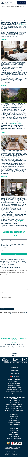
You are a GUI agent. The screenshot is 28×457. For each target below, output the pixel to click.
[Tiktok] (18, 376)
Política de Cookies (14, 351)
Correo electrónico (5, 297)
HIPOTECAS (14, 414)
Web (1, 303)
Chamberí (16, 259)
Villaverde (6, 264)
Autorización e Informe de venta (14, 406)
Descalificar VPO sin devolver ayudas (14, 410)
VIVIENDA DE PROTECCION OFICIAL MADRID (14, 397)
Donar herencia (14, 432)
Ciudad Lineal (4, 261)
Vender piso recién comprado (14, 389)
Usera (1, 264)
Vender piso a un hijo (14, 381)
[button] (11, 3)
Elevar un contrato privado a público (14, 408)
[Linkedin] (14, 376)
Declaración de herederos (14, 438)
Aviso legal (14, 353)
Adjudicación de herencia (14, 436)
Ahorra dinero (14, 430)
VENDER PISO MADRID (15, 379)
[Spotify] (12, 376)
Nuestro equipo (15, 373)
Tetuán (25, 263)
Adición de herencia (14, 434)
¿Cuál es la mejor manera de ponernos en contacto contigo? (12, 245)
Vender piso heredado (14, 383)
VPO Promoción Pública (14, 402)
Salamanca (19, 263)
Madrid (7, 263)
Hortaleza (22, 261)
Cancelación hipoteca (13, 420)
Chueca (21, 259)
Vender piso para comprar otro (14, 393)
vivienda (12, 264)
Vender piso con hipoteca (14, 385)
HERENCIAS (14, 428)
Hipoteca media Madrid (14, 422)
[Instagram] (16, 376)
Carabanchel (9, 259)
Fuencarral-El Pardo (13, 261)
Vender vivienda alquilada (14, 387)
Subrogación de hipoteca (14, 424)
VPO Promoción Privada (14, 400)
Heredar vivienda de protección (14, 404)
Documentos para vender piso (14, 391)
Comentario (3, 274)
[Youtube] (11, 376)
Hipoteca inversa (14, 418)
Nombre (2, 292)
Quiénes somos (15, 370)
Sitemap (14, 355)
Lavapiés (2, 263)
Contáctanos (14, 367)
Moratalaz (12, 263)
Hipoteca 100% (14, 416)
